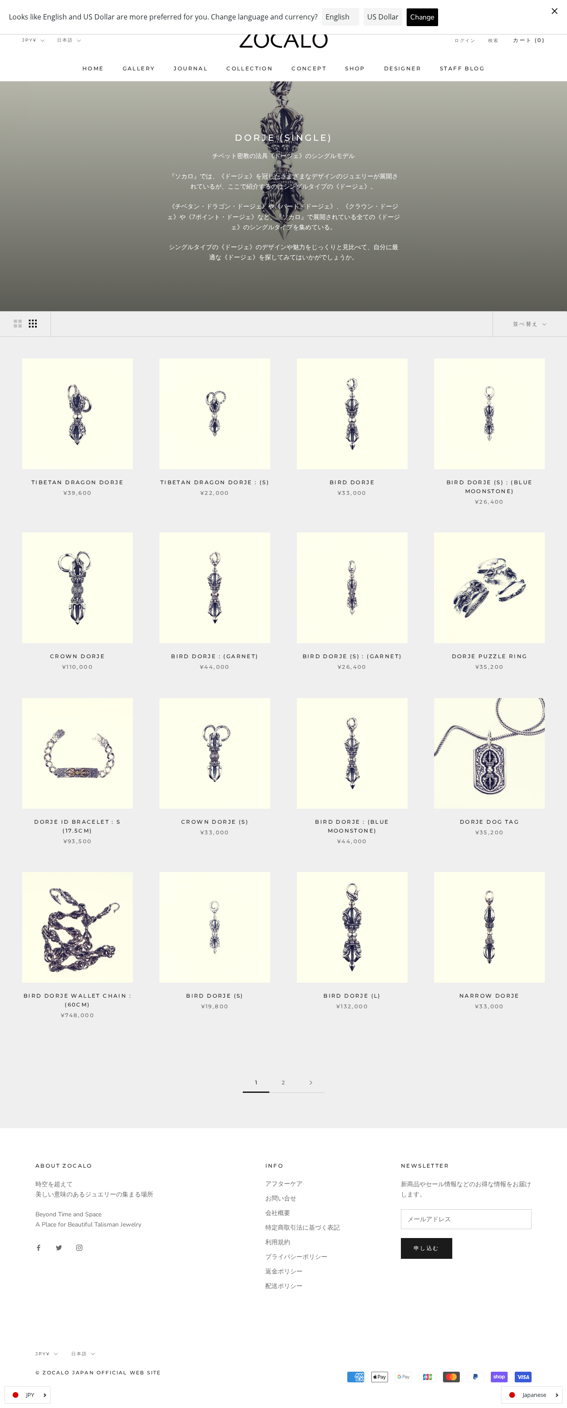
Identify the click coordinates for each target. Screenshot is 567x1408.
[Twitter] (59, 1247)
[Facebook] (38, 1247)
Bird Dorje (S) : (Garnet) (352, 656)
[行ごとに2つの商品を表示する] (18, 324)
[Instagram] (79, 1247)
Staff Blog (462, 68)
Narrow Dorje (489, 995)
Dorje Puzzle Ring (490, 656)
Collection (249, 68)
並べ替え (527, 323)
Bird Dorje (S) (215, 995)
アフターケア (284, 1184)
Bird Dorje (352, 482)
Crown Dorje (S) (215, 821)
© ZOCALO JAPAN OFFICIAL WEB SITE (98, 1372)
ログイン (465, 40)
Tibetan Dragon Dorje (77, 482)
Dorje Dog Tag (489, 821)
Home (93, 68)
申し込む (426, 1248)
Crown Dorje (77, 656)
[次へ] (311, 1083)
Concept (308, 68)
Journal (191, 68)
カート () (529, 40)
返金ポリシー (284, 1271)
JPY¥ (29, 40)
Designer (402, 68)
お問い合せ (280, 1198)
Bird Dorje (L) (352, 995)
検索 (493, 40)
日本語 (65, 40)
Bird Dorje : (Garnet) (214, 656)
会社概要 (277, 1213)
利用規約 (277, 1242)
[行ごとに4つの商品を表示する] (33, 324)
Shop (355, 68)
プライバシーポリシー (296, 1257)
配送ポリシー (284, 1286)
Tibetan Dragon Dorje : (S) (214, 482)
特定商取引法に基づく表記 (302, 1227)
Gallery (139, 68)
